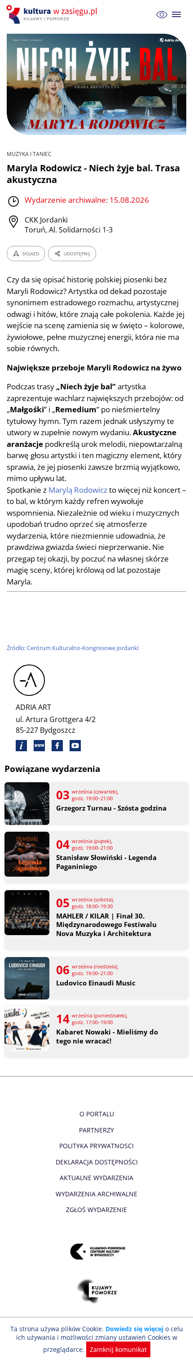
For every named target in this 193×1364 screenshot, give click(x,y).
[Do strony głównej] (53, 14)
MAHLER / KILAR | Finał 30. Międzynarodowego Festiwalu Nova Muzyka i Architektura (106, 925)
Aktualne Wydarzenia (96, 1177)
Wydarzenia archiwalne (96, 1194)
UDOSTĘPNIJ (77, 253)
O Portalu (96, 1114)
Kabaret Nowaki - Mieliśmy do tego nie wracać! (107, 1036)
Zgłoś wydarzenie (96, 1209)
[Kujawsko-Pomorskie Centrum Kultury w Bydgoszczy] (96, 1251)
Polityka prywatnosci (96, 1145)
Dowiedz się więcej (134, 1328)
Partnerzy (96, 1130)
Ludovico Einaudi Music (96, 983)
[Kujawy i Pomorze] (97, 1291)
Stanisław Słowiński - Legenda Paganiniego (106, 862)
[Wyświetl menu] (176, 14)
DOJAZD (30, 253)
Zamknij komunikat (118, 1349)
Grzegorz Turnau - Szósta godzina (111, 808)
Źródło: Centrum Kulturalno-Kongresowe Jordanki (73, 648)
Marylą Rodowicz (77, 490)
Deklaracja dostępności (97, 1162)
